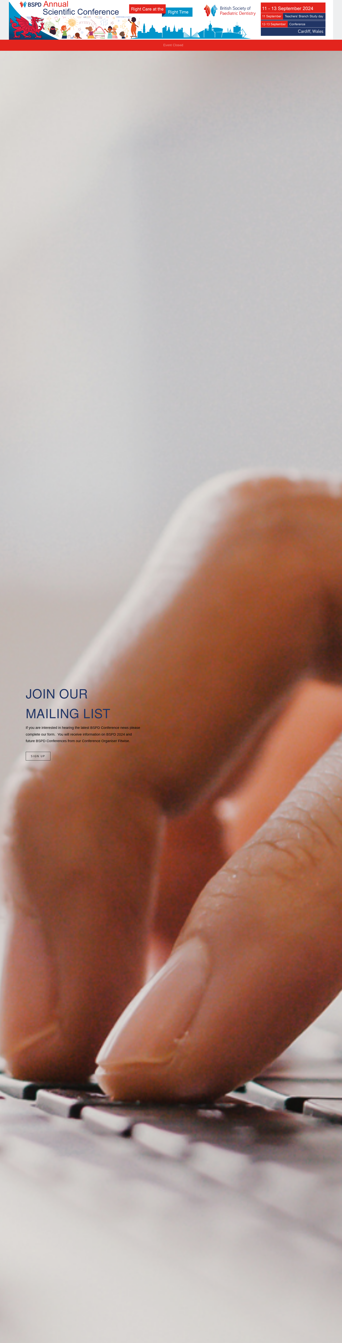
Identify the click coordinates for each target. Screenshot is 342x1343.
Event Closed (173, 45)
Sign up (38, 756)
